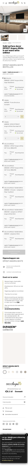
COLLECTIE (5, 42)
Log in (4, 72)
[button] (5, 37)
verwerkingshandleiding (12, 309)
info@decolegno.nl (7, 460)
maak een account (13, 72)
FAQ (18, 302)
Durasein (9, 42)
